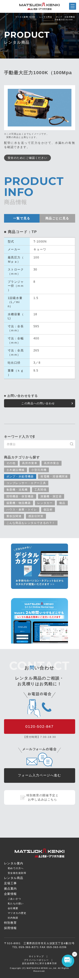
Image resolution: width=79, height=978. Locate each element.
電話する (69, 975)
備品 (62, 502)
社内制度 (13, 917)
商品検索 (10, 975)
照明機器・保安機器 (20, 496)
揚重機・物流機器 (18, 502)
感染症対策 (36, 516)
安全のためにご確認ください (27, 157)
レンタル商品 (45, 17)
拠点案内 (30, 975)
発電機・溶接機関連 (54, 476)
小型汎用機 (38, 469)
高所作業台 (51, 463)
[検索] (73, 444)
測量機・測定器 (51, 496)
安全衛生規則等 (17, 873)
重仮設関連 (14, 516)
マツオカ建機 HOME (25, 17)
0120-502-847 (39, 726)
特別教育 (10, 922)
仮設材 (48, 509)
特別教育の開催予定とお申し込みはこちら (42, 797)
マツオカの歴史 (17, 913)
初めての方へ (16, 868)
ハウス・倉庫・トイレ (21, 509)
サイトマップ (36, 956)
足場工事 (10, 883)
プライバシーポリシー (36, 960)
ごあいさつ (14, 898)
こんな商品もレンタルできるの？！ (30, 522)
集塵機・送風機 (17, 489)
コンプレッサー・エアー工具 (26, 483)
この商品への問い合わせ (38, 403)
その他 (11, 463)
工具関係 (40, 489)
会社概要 (13, 908)
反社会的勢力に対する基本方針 (39, 963)
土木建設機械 (15, 469)
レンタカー (45, 502)
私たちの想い (16, 903)
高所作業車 (29, 463)
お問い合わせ (49, 975)
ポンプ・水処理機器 (65, 17)
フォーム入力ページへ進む (39, 775)
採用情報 (10, 928)
